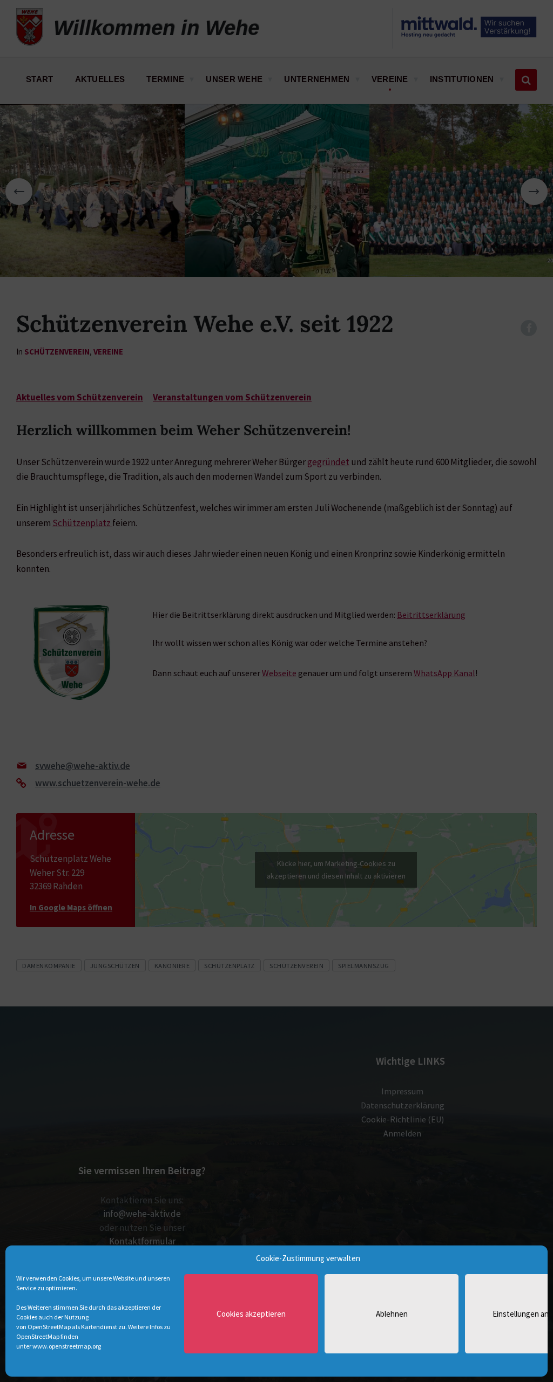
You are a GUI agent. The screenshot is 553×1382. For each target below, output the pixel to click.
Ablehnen (392, 1314)
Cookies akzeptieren (251, 1314)
